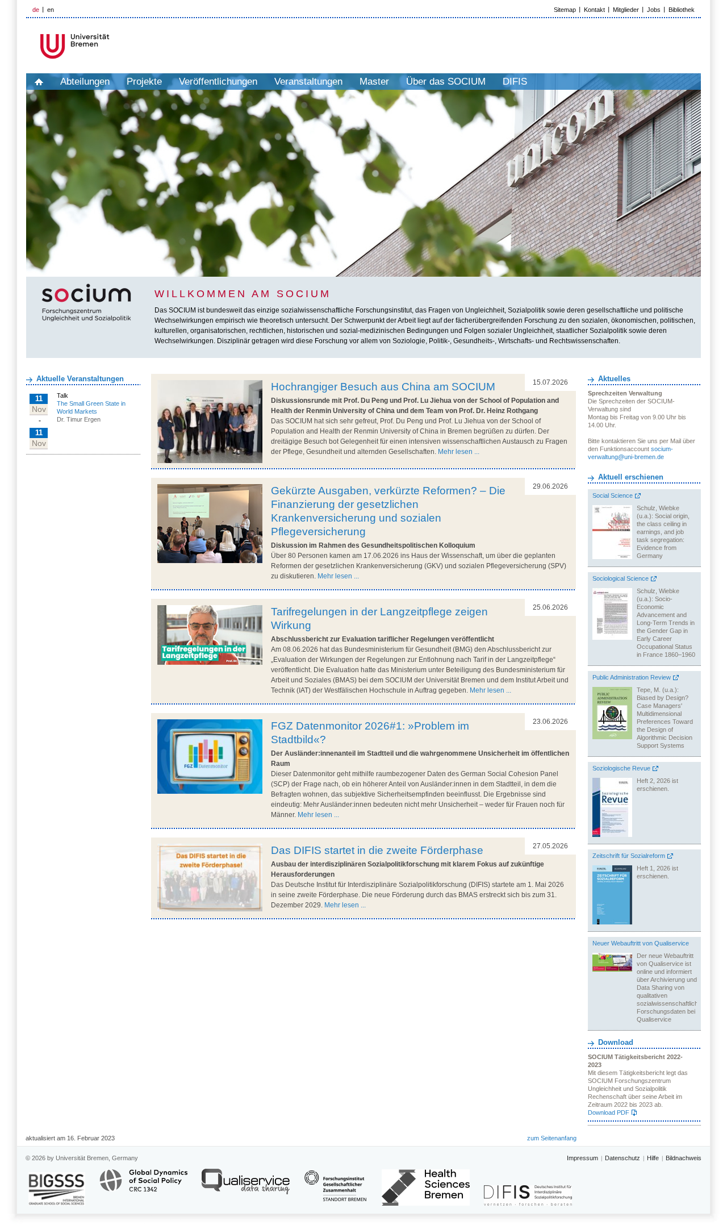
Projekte (144, 81)
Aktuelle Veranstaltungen (80, 378)
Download (615, 1042)
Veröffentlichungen (218, 81)
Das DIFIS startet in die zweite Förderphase (377, 850)
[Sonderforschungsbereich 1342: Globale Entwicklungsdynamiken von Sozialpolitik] (143, 1187)
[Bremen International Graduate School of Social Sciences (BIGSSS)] (56, 1189)
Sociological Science (620, 578)
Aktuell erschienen (630, 477)
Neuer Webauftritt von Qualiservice (640, 943)
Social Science (612, 495)
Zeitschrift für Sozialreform (628, 855)
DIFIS (515, 81)
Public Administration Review (631, 677)
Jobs (654, 9)
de (35, 9)
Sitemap (565, 9)
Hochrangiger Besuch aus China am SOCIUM (383, 387)
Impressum (582, 1158)
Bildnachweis (683, 1158)
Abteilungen (85, 81)
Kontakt (594, 9)
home (39, 81)
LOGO (113, 46)
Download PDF (608, 1112)
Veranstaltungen (308, 81)
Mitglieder (626, 9)
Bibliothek (681, 9)
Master (374, 81)
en (50, 9)
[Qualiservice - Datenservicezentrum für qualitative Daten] (246, 1187)
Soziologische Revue (621, 768)
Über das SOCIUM (446, 81)
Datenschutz (622, 1158)
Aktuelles (614, 378)
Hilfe (653, 1158)
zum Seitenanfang (551, 1138)
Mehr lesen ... (458, 452)
